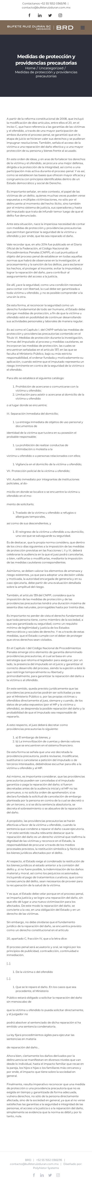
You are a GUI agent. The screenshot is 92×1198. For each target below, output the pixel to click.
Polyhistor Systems (46, 1168)
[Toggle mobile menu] (83, 27)
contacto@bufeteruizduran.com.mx (46, 7)
